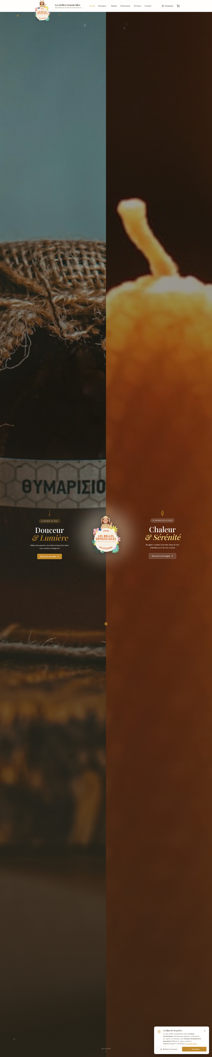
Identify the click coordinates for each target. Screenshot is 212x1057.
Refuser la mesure (170, 1049)
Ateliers (114, 6)
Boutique (102, 6)
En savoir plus (191, 1043)
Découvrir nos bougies (161, 556)
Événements (125, 6)
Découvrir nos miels (48, 556)
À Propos (137, 6)
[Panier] (178, 5)
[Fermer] (204, 1031)
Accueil (92, 6)
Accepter (195, 1049)
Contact (148, 6)
